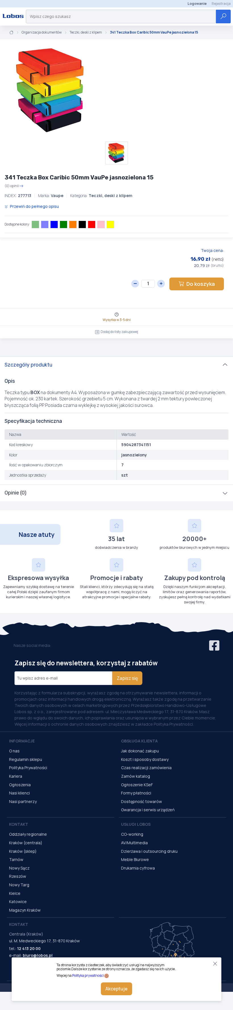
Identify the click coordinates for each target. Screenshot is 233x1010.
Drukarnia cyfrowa (138, 868)
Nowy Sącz (19, 868)
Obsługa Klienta (139, 741)
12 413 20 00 (29, 948)
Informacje (22, 741)
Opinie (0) (15, 493)
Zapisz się (127, 678)
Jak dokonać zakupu (140, 751)
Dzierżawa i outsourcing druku (149, 851)
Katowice (18, 901)
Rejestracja (221, 3)
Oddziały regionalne (28, 834)
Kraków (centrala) (25, 842)
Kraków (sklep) (23, 851)
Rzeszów (17, 876)
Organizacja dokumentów (42, 32)
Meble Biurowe (135, 859)
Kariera (15, 776)
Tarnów (16, 859)
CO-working (132, 834)
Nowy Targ (19, 884)
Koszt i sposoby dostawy (144, 759)
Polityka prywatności (88, 975)
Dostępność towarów (141, 801)
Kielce (14, 893)
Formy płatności (136, 793)
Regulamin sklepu (25, 759)
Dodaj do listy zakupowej (119, 331)
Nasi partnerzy (23, 801)
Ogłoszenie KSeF (137, 784)
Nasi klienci (19, 793)
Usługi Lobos (136, 824)
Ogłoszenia (20, 784)
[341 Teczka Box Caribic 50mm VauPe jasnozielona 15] (51, 90)
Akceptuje (116, 989)
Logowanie (197, 3)
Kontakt (18, 824)
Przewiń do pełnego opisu (34, 206)
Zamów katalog (135, 776)
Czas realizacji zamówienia (146, 767)
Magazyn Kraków (25, 910)
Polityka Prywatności (28, 767)
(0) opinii (12, 186)
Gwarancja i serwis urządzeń (147, 809)
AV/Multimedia (134, 842)
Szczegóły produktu (28, 365)
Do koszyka (200, 283)
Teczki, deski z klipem (86, 32)
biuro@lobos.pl (38, 955)
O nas (14, 751)
